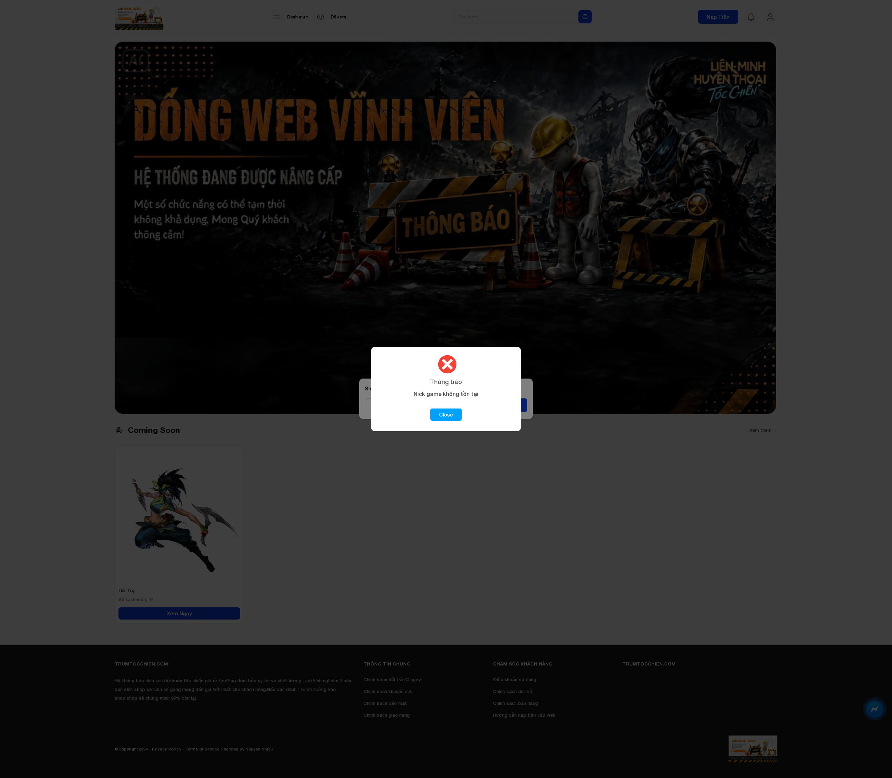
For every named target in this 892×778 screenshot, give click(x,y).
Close (446, 415)
